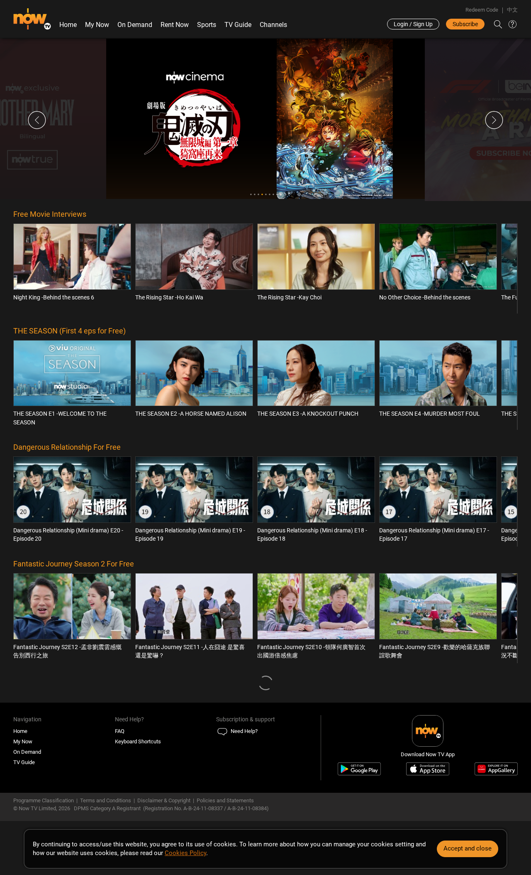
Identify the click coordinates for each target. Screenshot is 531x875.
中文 (512, 10)
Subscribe (465, 24)
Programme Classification (43, 800)
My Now (97, 25)
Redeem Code (481, 10)
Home (68, 25)
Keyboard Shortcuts (138, 741)
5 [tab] (266, 195)
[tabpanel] (265, 119)
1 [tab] (251, 195)
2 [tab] (254, 195)
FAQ (119, 731)
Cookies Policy (185, 853)
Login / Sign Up (413, 24)
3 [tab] (258, 195)
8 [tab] (277, 195)
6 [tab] (269, 195)
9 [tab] (281, 195)
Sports (206, 25)
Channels (273, 25)
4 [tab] (262, 195)
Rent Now (175, 25)
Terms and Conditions (105, 800)
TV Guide (237, 25)
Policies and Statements (225, 800)
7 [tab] (273, 195)
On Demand (134, 25)
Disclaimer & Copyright (163, 800)
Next (494, 120)
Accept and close (467, 848)
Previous (37, 120)
